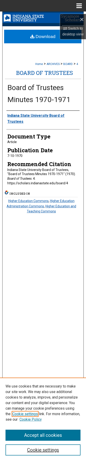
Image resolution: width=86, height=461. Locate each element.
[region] (43, 419)
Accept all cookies (43, 435)
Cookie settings (25, 414)
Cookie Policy (30, 419)
